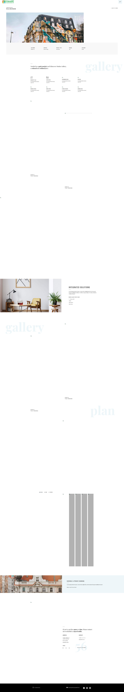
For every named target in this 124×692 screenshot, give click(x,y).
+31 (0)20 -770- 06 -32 (82, 637)
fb (63, 647)
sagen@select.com (81, 639)
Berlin (83, 49)
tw (66, 647)
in (69, 647)
